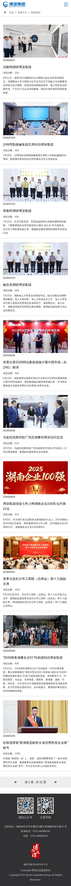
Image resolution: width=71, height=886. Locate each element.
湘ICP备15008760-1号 (35, 864)
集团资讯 (35, 12)
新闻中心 (22, 12)
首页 (11, 12)
